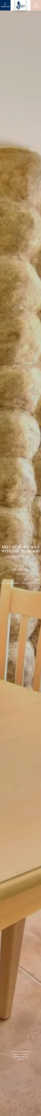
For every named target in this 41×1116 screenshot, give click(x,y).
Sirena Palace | (16, 1052)
